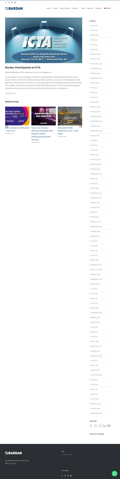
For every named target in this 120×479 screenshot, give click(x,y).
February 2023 (96, 159)
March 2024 (95, 102)
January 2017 (95, 370)
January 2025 (95, 59)
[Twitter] (95, 425)
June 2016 (94, 384)
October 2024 (95, 73)
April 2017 (94, 360)
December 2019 (96, 265)
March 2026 (95, 35)
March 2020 (95, 260)
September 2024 (96, 78)
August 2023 (95, 135)
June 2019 (94, 293)
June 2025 (94, 40)
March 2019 (95, 308)
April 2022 (94, 183)
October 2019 (95, 274)
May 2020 (94, 250)
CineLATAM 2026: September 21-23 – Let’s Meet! (68, 131)
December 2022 (96, 164)
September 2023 (96, 131)
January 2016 (95, 408)
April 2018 (94, 337)
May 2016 (94, 389)
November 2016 (96, 375)
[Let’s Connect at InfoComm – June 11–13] (17, 107)
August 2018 (95, 322)
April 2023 (94, 150)
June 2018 (94, 327)
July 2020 (94, 241)
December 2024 (96, 64)
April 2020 (94, 255)
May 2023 (94, 145)
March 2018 (95, 341)
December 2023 (96, 116)
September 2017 (96, 356)
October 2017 (95, 351)
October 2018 (95, 317)
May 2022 (94, 179)
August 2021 (95, 207)
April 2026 (94, 30)
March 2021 (95, 217)
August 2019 (95, 284)
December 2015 (96, 413)
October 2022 (95, 169)
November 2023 (96, 121)
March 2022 (95, 188)
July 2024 (94, 88)
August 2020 (95, 236)
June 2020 (94, 246)
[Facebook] (91, 425)
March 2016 (95, 399)
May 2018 (94, 332)
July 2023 (94, 140)
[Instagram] (99, 425)
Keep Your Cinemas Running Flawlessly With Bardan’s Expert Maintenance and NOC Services (42, 134)
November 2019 (96, 269)
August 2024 (95, 83)
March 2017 (95, 365)
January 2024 (95, 111)
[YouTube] (108, 425)
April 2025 (94, 49)
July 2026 (94, 25)
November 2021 (96, 198)
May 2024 (94, 92)
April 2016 (94, 394)
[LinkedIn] (104, 425)
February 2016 (96, 404)
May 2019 (94, 298)
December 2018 (96, 313)
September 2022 (96, 174)
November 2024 (96, 68)
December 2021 (96, 193)
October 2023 (95, 126)
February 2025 (96, 54)
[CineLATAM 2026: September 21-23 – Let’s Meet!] (70, 107)
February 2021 (95, 222)
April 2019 (94, 303)
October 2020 (95, 231)
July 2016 (94, 380)
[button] (6, 125)
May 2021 (94, 212)
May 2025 (94, 45)
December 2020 (96, 226)
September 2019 (96, 279)
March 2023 (95, 155)
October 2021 (95, 203)
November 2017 (96, 346)
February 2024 (96, 107)
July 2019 (94, 289)
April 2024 (94, 97)
